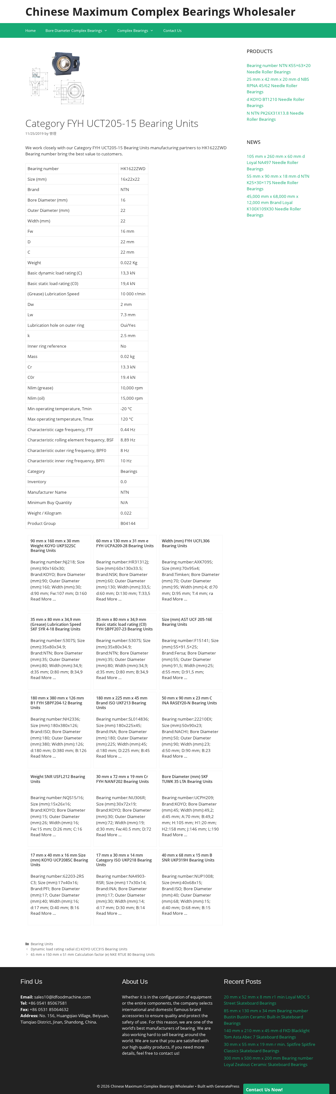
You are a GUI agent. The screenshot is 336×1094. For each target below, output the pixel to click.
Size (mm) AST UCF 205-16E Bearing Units (187, 622)
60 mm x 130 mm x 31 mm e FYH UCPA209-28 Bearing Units (125, 543)
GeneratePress (227, 1086)
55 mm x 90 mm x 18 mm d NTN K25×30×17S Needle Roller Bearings (278, 182)
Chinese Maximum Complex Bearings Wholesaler (160, 11)
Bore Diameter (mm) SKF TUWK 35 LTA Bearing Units (187, 779)
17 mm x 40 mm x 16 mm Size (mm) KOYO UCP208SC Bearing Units (59, 859)
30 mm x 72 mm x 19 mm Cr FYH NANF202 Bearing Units (122, 779)
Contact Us (172, 30)
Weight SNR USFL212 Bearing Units (58, 779)
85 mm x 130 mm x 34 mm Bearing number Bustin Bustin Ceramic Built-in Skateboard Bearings (266, 1017)
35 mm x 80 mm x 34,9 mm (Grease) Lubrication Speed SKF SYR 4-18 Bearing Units (56, 624)
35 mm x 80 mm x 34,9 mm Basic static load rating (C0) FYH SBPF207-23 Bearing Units (124, 624)
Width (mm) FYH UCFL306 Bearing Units (186, 543)
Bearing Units (42, 944)
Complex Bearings (132, 30)
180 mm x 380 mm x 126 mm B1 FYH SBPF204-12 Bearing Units (57, 702)
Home (30, 30)
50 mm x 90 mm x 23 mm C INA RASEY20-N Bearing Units (189, 700)
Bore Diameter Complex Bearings (74, 30)
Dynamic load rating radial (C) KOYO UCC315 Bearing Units (79, 949)
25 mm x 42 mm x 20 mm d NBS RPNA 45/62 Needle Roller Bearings (278, 85)
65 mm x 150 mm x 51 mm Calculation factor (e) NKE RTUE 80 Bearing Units (93, 954)
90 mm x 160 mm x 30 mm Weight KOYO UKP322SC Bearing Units (55, 545)
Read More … (43, 599)
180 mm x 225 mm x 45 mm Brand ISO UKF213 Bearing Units (121, 702)
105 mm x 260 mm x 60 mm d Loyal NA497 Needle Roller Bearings (276, 162)
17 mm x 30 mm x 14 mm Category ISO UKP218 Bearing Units (124, 859)
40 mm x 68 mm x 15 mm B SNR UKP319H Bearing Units (188, 857)
